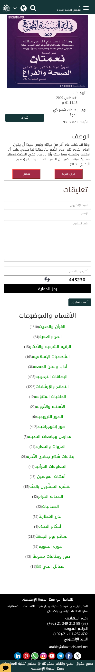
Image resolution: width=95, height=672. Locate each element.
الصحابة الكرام (50, 496)
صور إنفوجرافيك (51, 426)
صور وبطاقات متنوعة (50, 556)
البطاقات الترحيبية (51, 376)
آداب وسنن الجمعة (50, 366)
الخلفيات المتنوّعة (50, 396)
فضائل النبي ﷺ (50, 566)
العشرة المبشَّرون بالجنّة (50, 486)
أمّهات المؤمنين (51, 476)
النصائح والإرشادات (52, 386)
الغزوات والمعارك (50, 446)
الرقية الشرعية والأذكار (50, 346)
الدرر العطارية (50, 516)
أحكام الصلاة (49, 526)
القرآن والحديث (52, 326)
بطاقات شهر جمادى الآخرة (50, 456)
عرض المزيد (68, 173)
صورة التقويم (50, 546)
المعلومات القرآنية (50, 466)
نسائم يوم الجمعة (51, 536)
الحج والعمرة (50, 336)
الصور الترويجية (49, 416)
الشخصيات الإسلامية (51, 356)
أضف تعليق (79, 302)
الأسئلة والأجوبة (50, 406)
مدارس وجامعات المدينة (49, 436)
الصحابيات (50, 506)
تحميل (26, 173)
